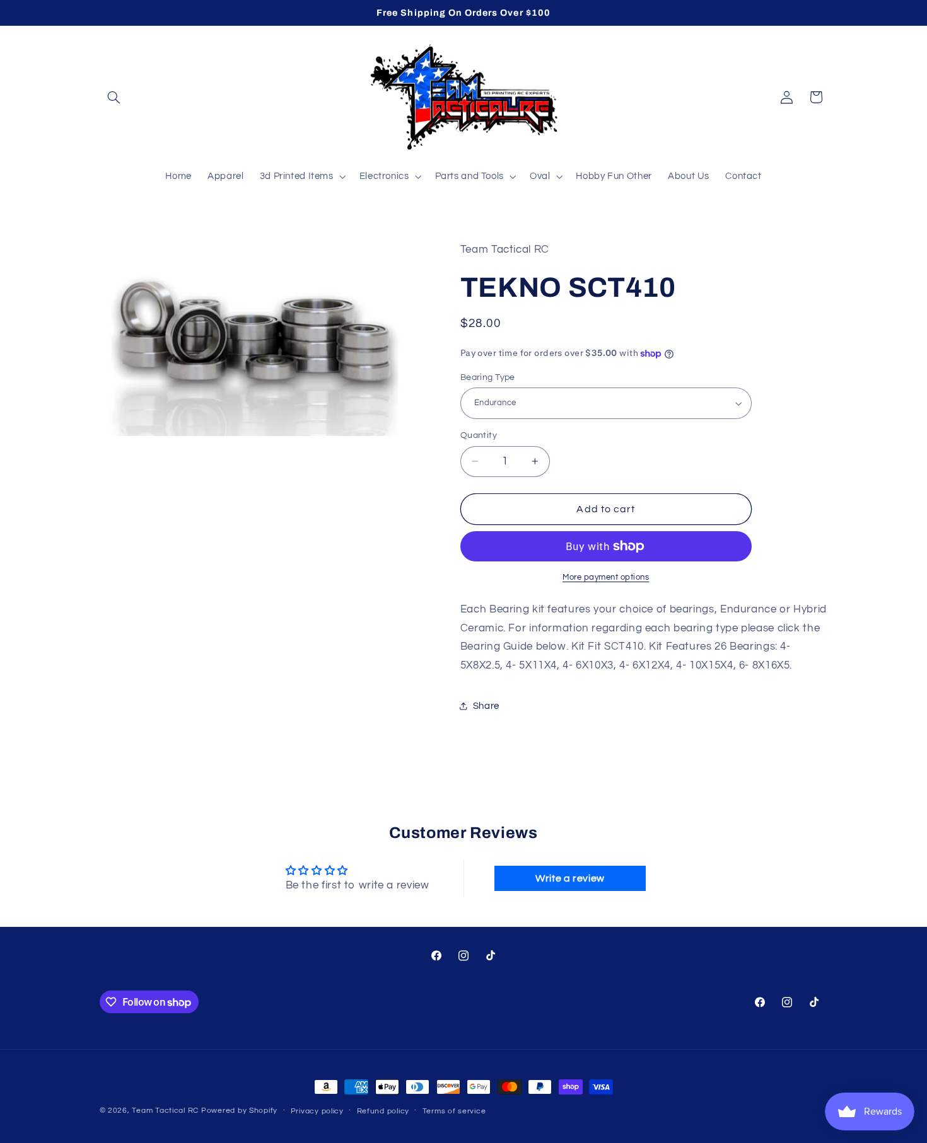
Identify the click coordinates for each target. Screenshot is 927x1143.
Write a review (570, 878)
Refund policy (383, 1111)
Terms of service (454, 1111)
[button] (114, 97)
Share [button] (486, 706)
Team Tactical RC (165, 1110)
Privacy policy (317, 1111)
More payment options (606, 577)
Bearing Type (487, 377)
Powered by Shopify (239, 1110)
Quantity (478, 435)
